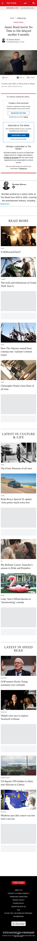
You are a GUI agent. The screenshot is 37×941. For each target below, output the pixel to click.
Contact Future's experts (18, 893)
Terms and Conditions (18, 897)
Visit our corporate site (25, 933)
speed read (18, 22)
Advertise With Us (18, 906)
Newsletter (32, 77)
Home (12, 18)
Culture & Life (21, 18)
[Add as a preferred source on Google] (18, 923)
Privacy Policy (18, 900)
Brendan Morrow (14, 39)
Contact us (23, 168)
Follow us (21, 77)
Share (6, 77)
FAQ (18, 910)
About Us (18, 890)
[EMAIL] (14, 187)
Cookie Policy (18, 903)
